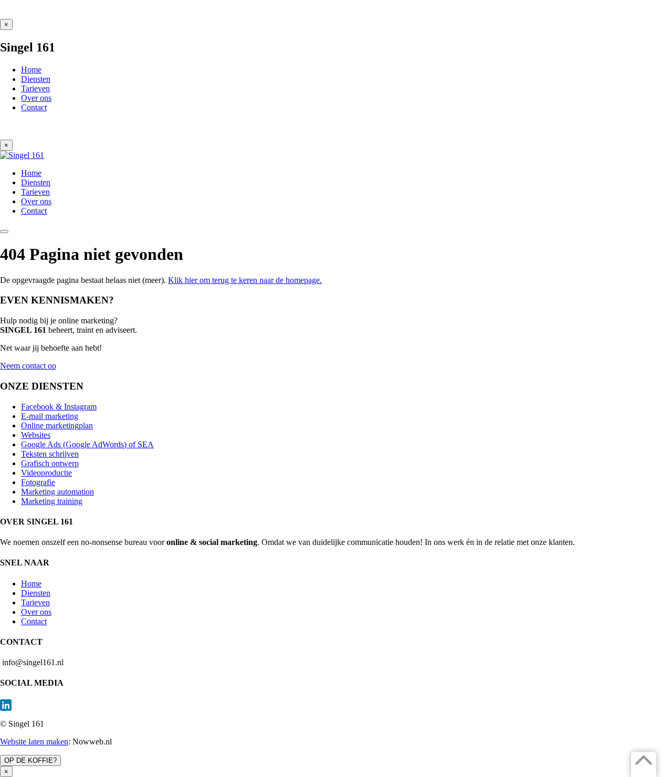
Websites (35, 434)
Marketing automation (57, 491)
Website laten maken (34, 741)
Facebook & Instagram (59, 406)
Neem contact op (28, 365)
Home (31, 583)
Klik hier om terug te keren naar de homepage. (245, 280)
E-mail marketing (49, 416)
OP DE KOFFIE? (30, 760)
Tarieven (35, 602)
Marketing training (51, 501)
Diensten (35, 593)
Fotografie (38, 482)
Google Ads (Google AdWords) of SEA (87, 444)
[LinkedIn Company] (336, 705)
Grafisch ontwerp (50, 463)
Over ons (36, 611)
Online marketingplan (57, 425)
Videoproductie (46, 472)
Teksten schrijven (50, 453)
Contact (34, 621)
